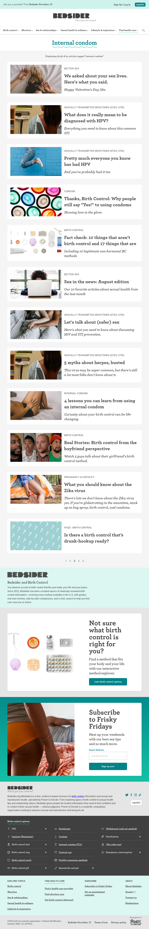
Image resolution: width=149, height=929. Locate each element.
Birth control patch (21, 860)
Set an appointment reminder (95, 893)
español (140, 4)
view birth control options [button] (108, 681)
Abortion (12, 891)
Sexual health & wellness (20, 903)
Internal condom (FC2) (70, 844)
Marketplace (132, 903)
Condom (63, 836)
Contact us (131, 897)
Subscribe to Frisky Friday (98, 886)
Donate (129, 891)
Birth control (14, 886)
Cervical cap (65, 852)
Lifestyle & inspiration (19, 908)
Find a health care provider (59, 888)
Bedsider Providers (39, 4)
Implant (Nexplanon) (22, 836)
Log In (127, 4)
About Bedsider (133, 886)
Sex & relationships (17, 897)
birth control (78, 796)
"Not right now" (114, 844)
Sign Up (118, 4)
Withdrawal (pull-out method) (121, 828)
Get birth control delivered (59, 899)
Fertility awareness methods (73, 860)
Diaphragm (64, 828)
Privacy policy (118, 922)
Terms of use (101, 922)
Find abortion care (54, 894)
